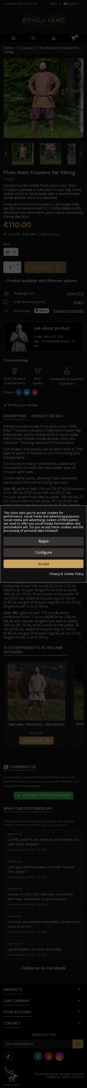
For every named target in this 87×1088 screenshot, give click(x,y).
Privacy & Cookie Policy (66, 574)
